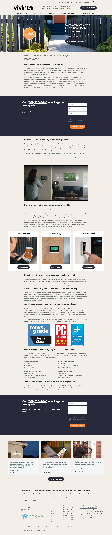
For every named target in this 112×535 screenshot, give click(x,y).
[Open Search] (93, 2)
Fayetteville (45, 494)
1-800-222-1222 (62, 373)
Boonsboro (73, 497)
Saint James (27, 494)
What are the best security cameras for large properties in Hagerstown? (23, 464)
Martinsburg (82, 494)
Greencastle (45, 497)
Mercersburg (73, 494)
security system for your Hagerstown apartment (39, 298)
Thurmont (90, 494)
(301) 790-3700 (28, 373)
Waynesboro (36, 497)
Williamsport (82, 497)
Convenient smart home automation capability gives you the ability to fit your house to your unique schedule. (55, 209)
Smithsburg (64, 497)
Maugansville (91, 497)
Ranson (26, 500)
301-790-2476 (62, 363)
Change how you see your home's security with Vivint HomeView (55, 464)
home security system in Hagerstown (61, 153)
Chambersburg (55, 494)
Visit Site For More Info (30, 377)
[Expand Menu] (42, 13)
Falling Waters (55, 497)
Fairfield (63, 494)
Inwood (35, 500)
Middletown (27, 497)
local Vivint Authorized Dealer (88, 508)
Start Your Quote (77, 127)
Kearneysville (36, 494)
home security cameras (76, 155)
